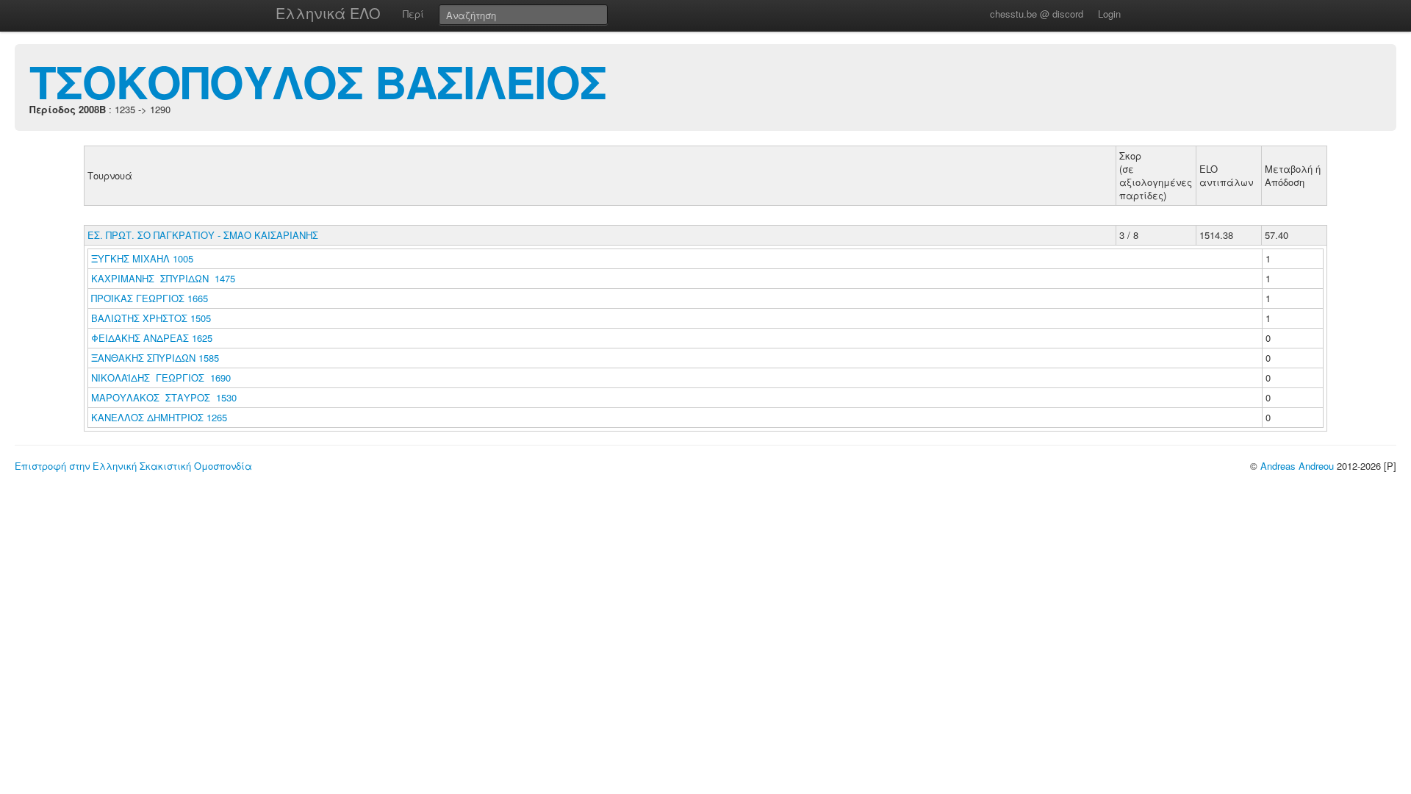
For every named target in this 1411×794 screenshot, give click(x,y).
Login (1109, 14)
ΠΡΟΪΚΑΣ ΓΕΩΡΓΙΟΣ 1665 (149, 298)
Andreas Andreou (1297, 466)
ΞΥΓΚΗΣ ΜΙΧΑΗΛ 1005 (142, 258)
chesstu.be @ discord (1036, 14)
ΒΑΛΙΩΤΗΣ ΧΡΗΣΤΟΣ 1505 (151, 318)
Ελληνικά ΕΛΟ (328, 13)
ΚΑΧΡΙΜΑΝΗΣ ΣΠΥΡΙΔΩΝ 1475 (163, 278)
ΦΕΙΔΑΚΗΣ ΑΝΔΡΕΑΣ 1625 (151, 338)
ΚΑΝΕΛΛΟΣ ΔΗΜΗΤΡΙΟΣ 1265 (159, 417)
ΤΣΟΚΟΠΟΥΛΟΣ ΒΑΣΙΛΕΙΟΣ (317, 80)
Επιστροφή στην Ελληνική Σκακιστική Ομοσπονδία (133, 466)
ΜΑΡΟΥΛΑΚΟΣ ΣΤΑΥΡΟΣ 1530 (164, 397)
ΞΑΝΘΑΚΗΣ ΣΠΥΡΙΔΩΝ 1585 (155, 358)
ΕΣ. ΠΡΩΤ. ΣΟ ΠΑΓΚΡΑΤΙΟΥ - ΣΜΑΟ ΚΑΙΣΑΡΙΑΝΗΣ (202, 235)
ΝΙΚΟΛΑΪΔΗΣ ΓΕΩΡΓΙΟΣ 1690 (161, 378)
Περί (413, 14)
